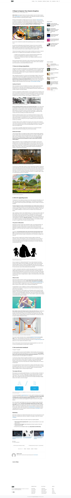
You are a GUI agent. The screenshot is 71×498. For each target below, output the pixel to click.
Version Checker (43, 490)
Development (40, 1)
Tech (50, 1)
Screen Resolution (43, 493)
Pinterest (35, 448)
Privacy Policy (54, 493)
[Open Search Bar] (59, 1)
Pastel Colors (33, 493)
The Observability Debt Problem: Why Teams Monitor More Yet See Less (55, 24)
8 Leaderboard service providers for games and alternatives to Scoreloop (38, 438)
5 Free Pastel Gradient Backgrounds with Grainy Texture (54, 88)
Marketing (44, 1)
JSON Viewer (43, 488)
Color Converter (33, 489)
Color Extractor (33, 490)
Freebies (33, 1)
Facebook (28, 448)
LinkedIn (32, 448)
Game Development (16, 442)
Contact (53, 490)
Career (57, 1)
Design (36, 1)
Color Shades (33, 488)
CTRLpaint (14, 417)
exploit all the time (24, 395)
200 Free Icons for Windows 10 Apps (18, 445)
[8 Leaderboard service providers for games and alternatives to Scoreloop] (39, 433)
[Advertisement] (35, 5)
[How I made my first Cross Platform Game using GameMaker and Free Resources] (17, 433)
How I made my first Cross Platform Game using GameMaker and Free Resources (17, 438)
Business (48, 1)
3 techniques (37, 408)
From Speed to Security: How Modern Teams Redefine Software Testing (55, 44)
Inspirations (54, 1)
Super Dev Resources (35, 496)
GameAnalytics (17, 16)
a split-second (39, 19)
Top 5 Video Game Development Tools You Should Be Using (27, 437)
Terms (53, 489)
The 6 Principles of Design (35, 81)
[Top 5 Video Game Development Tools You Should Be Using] (28, 433)
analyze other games (39, 339)
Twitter (25, 448)
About (53, 488)
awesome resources (18, 488)
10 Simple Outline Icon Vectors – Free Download (36, 445)
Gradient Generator (44, 489)
